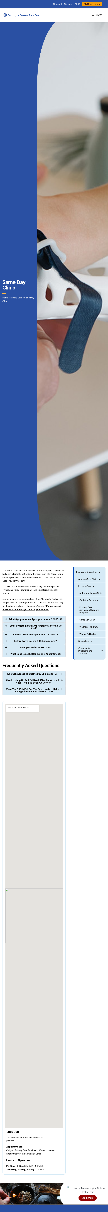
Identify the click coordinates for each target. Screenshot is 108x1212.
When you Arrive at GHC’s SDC (36, 647)
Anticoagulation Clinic (90, 593)
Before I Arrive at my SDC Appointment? (35, 641)
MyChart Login (92, 4)
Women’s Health (87, 634)
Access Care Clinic (87, 579)
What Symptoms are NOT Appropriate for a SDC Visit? (36, 626)
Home (5, 297)
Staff (77, 4)
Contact (57, 4)
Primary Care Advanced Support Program (89, 610)
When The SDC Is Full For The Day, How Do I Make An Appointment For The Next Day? (32, 690)
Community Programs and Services (85, 651)
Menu (99, 15)
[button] (34, 619)
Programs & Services (86, 572)
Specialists (83, 641)
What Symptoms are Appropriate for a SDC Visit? (35, 619)
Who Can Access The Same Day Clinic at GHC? (32, 673)
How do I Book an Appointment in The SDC (36, 634)
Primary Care (16, 297)
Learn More (88, 1197)
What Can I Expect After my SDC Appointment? (36, 654)
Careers (68, 4)
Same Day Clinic (87, 619)
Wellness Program (88, 626)
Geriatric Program (88, 600)
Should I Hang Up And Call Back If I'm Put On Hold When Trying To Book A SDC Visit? (32, 681)
